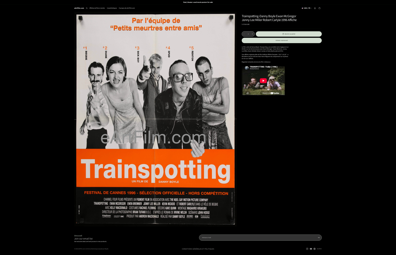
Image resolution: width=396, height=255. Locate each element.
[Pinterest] (314, 249)
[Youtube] (311, 249)
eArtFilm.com (81, 249)
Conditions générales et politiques (198, 249)
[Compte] (315, 8)
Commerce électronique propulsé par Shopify (96, 249)
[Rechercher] (86, 8)
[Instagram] (307, 249)
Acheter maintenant (282, 40)
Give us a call (78, 235)
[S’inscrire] (318, 237)
